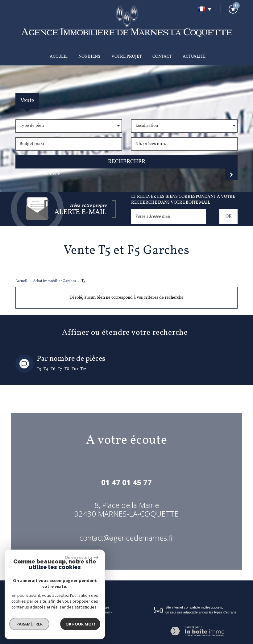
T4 (46, 369)
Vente (27, 101)
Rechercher (126, 162)
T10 (75, 369)
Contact (162, 56)
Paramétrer (29, 624)
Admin (105, 612)
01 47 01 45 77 (126, 482)
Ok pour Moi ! (80, 624)
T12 (83, 369)
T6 (53, 369)
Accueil (59, 56)
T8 (66, 369)
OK (228, 216)
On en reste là (78, 557)
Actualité (194, 56)
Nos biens (89, 56)
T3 (39, 369)
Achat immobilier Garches (54, 281)
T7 (60, 369)
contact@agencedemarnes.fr (126, 538)
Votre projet (126, 56)
